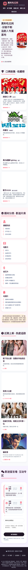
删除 (21, 490)
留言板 (23, 555)
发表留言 (14, 534)
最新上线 (22, 8)
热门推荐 (10, 555)
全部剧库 (17, 555)
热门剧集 (9, 8)
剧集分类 (16, 8)
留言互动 (14, 11)
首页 (4, 8)
